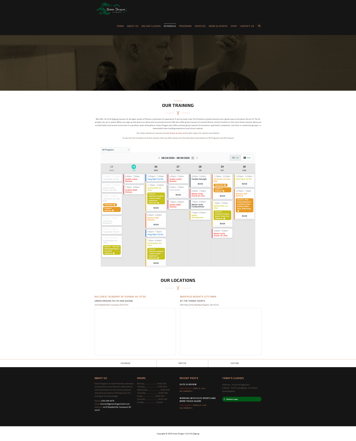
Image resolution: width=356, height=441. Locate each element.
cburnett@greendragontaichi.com (115, 404)
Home (120, 26)
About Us (132, 26)
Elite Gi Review (188, 384)
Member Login (232, 399)
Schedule (170, 26)
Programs (185, 26)
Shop (234, 26)
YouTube (235, 363)
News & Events (218, 26)
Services (200, 26)
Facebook (125, 363)
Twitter (182, 363)
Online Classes (151, 26)
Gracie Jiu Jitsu (176, 133)
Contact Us (247, 26)
